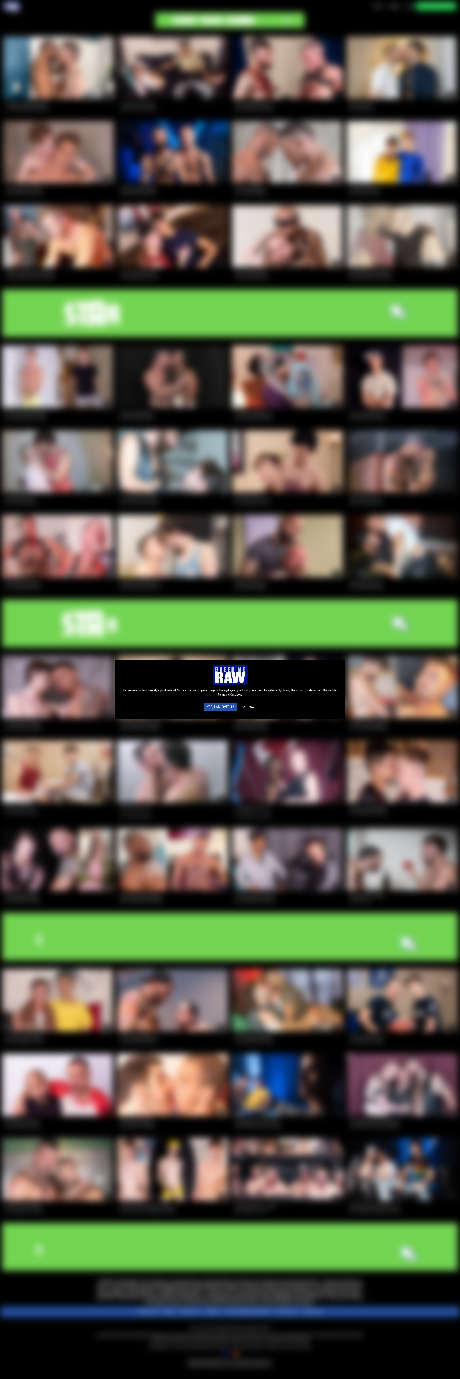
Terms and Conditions (230, 694)
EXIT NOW (248, 707)
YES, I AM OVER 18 (220, 707)
